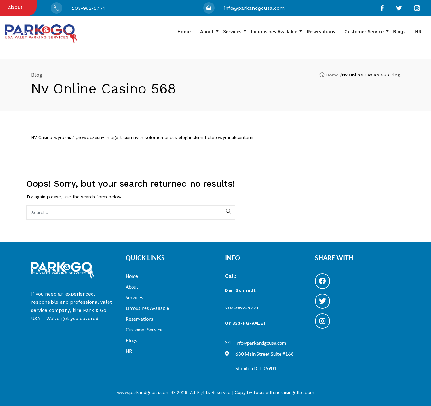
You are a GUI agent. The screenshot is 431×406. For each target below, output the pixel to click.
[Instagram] (322, 321)
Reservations (321, 31)
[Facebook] (322, 281)
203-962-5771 (88, 8)
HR (418, 31)
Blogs (399, 31)
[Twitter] (322, 301)
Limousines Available (274, 31)
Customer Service (364, 31)
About (15, 7)
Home (184, 31)
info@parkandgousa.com (254, 8)
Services (232, 31)
